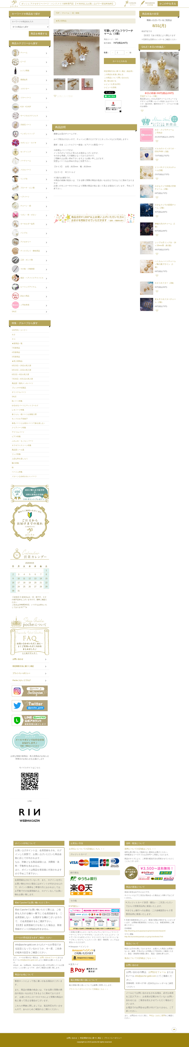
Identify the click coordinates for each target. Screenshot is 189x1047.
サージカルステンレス (29, 116)
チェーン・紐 (25, 206)
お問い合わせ (18, 659)
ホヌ (13, 335)
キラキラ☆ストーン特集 (21, 445)
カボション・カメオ (28, 143)
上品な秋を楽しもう (20, 459)
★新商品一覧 (17, 343)
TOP (57, 13)
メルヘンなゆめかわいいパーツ (24, 476)
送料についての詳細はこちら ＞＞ (140, 849)
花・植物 (75, 13)
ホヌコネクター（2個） (165, 283)
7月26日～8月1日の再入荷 (22, 379)
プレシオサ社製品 (19, 388)
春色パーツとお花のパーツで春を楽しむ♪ (28, 423)
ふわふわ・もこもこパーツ (22, 441)
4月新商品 (16, 352)
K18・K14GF (25, 107)
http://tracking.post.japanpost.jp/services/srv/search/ (145, 931)
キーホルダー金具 (27, 224)
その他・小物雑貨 (27, 269)
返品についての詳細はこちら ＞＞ (140, 958)
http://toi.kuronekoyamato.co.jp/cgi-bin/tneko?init (143, 937)
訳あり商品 (24, 296)
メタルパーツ (25, 170)
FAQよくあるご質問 (157, 1016)
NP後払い (74, 906)
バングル (23, 233)
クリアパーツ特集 (19, 428)
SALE (14, 311)
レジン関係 (24, 71)
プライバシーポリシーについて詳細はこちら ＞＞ (88, 989)
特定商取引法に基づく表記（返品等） (119, 71)
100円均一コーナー (19, 330)
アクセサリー (25, 242)
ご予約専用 (24, 305)
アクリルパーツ (18, 432)
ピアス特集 (16, 436)
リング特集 (16, 454)
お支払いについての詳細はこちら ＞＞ (87, 849)
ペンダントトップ (27, 134)
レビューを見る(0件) (112, 84)
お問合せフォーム (157, 972)
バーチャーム (25, 161)
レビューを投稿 (110, 87)
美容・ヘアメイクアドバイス (31, 278)
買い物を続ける (110, 81)
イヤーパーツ (25, 98)
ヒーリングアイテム (28, 287)
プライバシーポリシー (21, 673)
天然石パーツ (25, 125)
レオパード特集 (18, 410)
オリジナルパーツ (19, 392)
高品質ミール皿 (18, 450)
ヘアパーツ (24, 197)
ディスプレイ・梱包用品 (30, 251)
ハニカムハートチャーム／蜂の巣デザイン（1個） (165, 264)
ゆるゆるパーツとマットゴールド (25, 405)
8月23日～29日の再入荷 (21, 366)
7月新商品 (16, 348)
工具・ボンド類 (26, 260)
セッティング (25, 152)
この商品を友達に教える (113, 74)
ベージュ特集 (17, 472)
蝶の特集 (15, 463)
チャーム (65, 13)
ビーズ (23, 62)
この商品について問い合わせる (116, 78)
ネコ (13, 339)
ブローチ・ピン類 (27, 188)
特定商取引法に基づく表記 (23, 666)
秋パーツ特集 (17, 401)
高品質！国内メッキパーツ (22, 383)
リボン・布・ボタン (28, 215)
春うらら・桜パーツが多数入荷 (24, 414)
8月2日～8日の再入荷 (20, 374)
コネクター (24, 89)
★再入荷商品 (61, 21)
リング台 (23, 179)
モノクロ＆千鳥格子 (20, 419)
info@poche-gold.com (29, 960)
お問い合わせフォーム (49, 957)
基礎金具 (23, 80)
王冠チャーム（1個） (149, 96)
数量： (106, 53)
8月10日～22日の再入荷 (21, 370)
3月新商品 (16, 357)
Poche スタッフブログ (22, 680)
